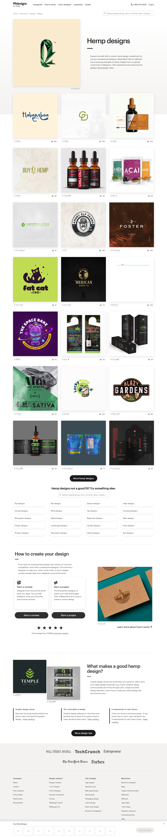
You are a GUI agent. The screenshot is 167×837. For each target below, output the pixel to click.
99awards (125, 795)
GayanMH (67, 196)
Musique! (115, 305)
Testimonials (17, 799)
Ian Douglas (116, 250)
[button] (164, 824)
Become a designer (128, 782)
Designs (33, 14)
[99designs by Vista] (20, 4)
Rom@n (66, 414)
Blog (123, 787)
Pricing (51, 799)
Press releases (18, 791)
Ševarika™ (76, 88)
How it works (50, 4)
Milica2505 (116, 414)
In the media (17, 795)
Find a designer (64, 4)
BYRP (18, 359)
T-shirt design (90, 803)
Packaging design (92, 799)
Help (123, 819)
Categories (37, 4)
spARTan (18, 695)
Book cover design (92, 807)
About (15, 782)
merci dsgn (19, 305)
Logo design (89, 782)
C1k (65, 250)
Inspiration (78, 4)
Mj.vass (114, 196)
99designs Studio (55, 803)
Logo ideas (125, 803)
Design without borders (130, 791)
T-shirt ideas (126, 807)
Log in (151, 4)
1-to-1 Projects (54, 787)
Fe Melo (18, 414)
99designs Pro (54, 807)
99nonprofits (18, 803)
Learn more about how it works (133, 627)
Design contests (55, 782)
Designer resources (128, 811)
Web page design (91, 791)
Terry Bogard (20, 250)
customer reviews (60, 633)
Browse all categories (93, 811)
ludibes (18, 141)
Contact (16, 787)
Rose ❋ (66, 359)
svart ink (102, 624)
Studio (88, 4)
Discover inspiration (56, 795)
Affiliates (124, 799)
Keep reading (29, 719)
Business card (90, 787)
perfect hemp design (99, 68)
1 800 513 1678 (139, 4)
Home (15, 14)
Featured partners (128, 815)
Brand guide (89, 795)
